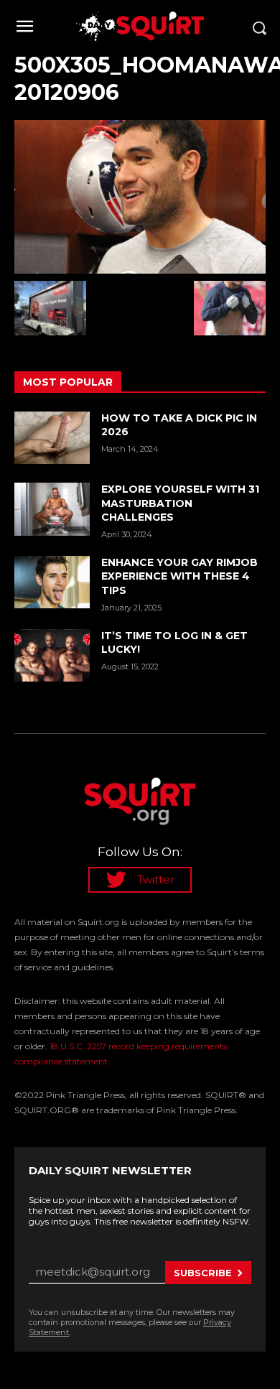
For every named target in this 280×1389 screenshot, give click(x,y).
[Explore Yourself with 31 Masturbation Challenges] (52, 509)
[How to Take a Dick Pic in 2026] (52, 438)
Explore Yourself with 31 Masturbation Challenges (180, 503)
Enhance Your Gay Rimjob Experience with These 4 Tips (179, 576)
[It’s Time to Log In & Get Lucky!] (52, 655)
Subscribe (203, 1272)
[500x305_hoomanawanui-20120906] (140, 197)
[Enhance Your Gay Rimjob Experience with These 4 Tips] (52, 582)
